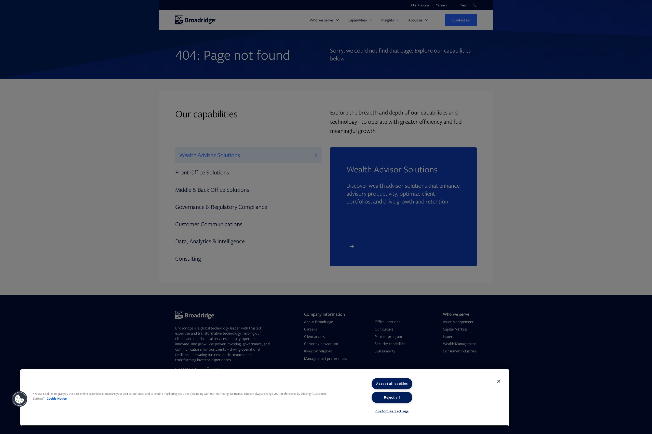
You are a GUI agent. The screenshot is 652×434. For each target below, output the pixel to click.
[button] (19, 399)
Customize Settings (392, 411)
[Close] (498, 381)
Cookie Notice (57, 398)
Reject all (392, 397)
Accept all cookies (392, 383)
